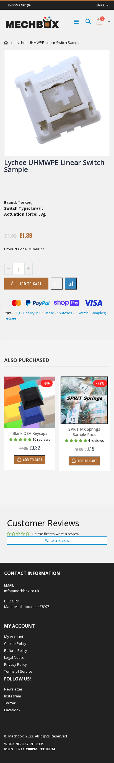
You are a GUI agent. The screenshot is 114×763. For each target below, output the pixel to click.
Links (100, 5)
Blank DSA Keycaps (29, 433)
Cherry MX (32, 312)
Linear (49, 312)
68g (17, 312)
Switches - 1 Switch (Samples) (81, 312)
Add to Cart (30, 283)
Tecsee (10, 318)
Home (6, 42)
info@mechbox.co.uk (21, 590)
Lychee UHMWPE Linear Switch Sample (54, 166)
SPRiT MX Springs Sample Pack (84, 432)
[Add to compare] (71, 284)
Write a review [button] (57, 540)
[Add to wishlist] (57, 284)
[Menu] (76, 21)
